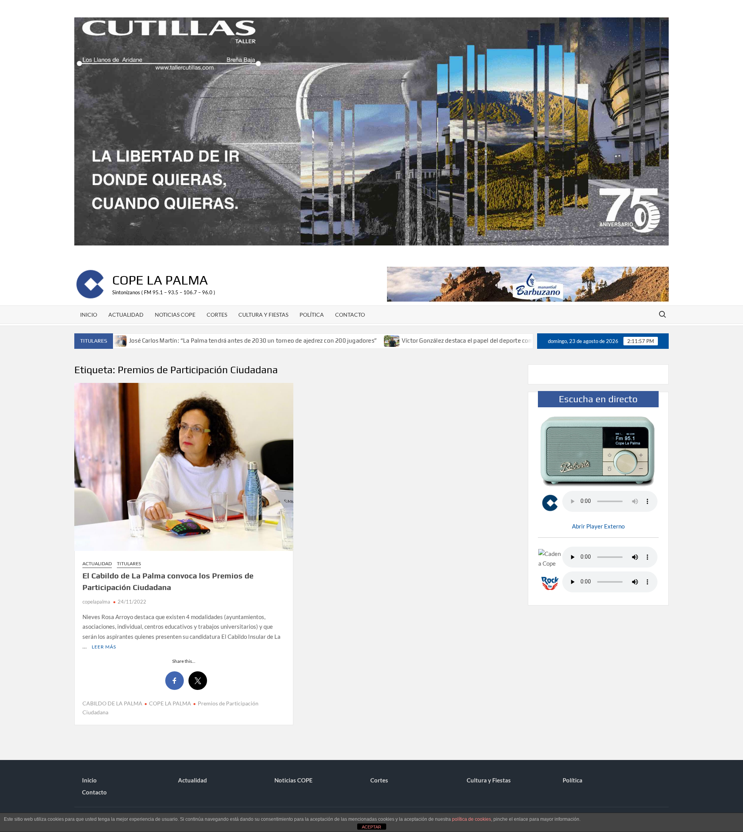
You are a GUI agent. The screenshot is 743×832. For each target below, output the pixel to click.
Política (312, 314)
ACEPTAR (371, 827)
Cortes (217, 314)
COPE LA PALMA (170, 703)
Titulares (129, 563)
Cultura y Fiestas (263, 314)
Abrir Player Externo (598, 526)
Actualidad (126, 314)
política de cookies (471, 819)
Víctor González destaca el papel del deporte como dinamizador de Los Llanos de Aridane (477, 340)
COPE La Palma (160, 279)
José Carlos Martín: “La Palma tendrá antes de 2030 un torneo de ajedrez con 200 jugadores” (210, 340)
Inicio (88, 314)
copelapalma (96, 602)
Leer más (104, 647)
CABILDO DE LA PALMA (112, 703)
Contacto (350, 314)
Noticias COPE (175, 314)
